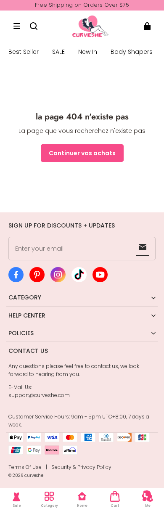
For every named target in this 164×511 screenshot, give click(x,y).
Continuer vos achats (82, 153)
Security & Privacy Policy (81, 467)
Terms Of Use (25, 467)
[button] (16, 26)
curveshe (33, 475)
